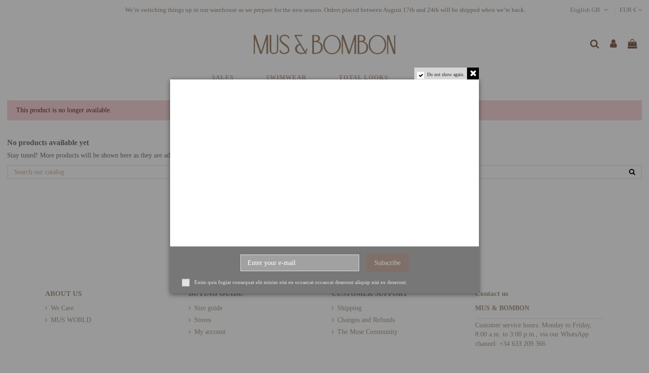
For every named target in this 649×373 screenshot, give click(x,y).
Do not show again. (446, 74)
